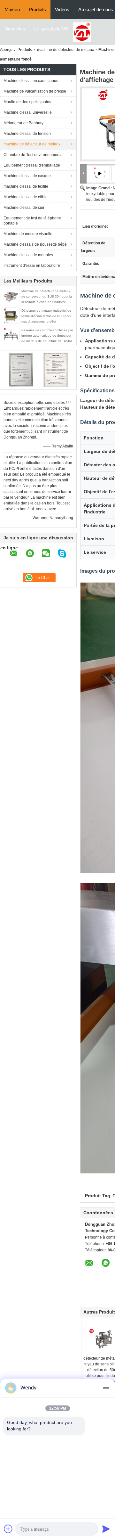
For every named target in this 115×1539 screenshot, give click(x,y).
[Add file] (8, 1529)
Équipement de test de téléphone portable (32, 220)
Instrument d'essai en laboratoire (32, 265)
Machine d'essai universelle (28, 112)
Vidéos (62, 9)
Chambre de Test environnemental (34, 154)
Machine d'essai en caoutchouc (31, 80)
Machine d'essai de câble (26, 197)
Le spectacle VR (51, 28)
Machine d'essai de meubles (28, 255)
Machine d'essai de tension (27, 133)
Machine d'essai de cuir (24, 207)
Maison (12, 9)
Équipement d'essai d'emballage (32, 165)
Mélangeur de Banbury (23, 123)
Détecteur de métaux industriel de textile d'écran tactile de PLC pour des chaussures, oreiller (46, 316)
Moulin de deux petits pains (27, 102)
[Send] (106, 1529)
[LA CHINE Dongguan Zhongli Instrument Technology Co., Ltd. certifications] (21, 369)
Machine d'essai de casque (27, 176)
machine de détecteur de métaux (65, 49)
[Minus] (106, 1388)
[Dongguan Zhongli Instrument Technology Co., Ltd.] (82, 31)
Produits (37, 9)
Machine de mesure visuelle (28, 234)
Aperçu (6, 49)
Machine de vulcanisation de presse (35, 91)
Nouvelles (14, 28)
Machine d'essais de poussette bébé (35, 244)
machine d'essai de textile (26, 186)
